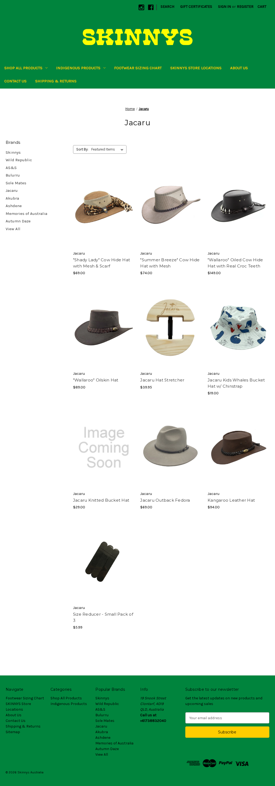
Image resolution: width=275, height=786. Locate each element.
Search (167, 6)
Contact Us (15, 81)
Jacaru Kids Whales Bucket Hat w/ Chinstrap (236, 383)
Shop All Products (23, 67)
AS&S (11, 167)
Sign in (224, 6)
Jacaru (12, 190)
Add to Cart (171, 337)
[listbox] (108, 149)
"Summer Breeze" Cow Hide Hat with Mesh (170, 263)
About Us (239, 67)
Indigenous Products (78, 67)
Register (245, 6)
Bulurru (13, 175)
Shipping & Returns (56, 81)
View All (13, 228)
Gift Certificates (196, 6)
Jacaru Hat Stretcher (162, 380)
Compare (102, 207)
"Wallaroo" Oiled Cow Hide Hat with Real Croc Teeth (235, 263)
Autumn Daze (18, 221)
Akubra (12, 198)
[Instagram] (141, 7)
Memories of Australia (26, 213)
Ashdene (14, 205)
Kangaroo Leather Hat (231, 500)
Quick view (99, 198)
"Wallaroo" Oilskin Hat (95, 380)
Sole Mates (16, 183)
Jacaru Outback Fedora (165, 500)
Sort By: (82, 149)
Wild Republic (19, 159)
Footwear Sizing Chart (138, 67)
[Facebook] (151, 7)
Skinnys (13, 152)
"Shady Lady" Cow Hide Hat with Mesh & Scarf (101, 263)
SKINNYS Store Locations (196, 67)
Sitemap (13, 732)
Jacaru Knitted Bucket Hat (101, 500)
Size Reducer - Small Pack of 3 (103, 617)
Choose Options (104, 217)
